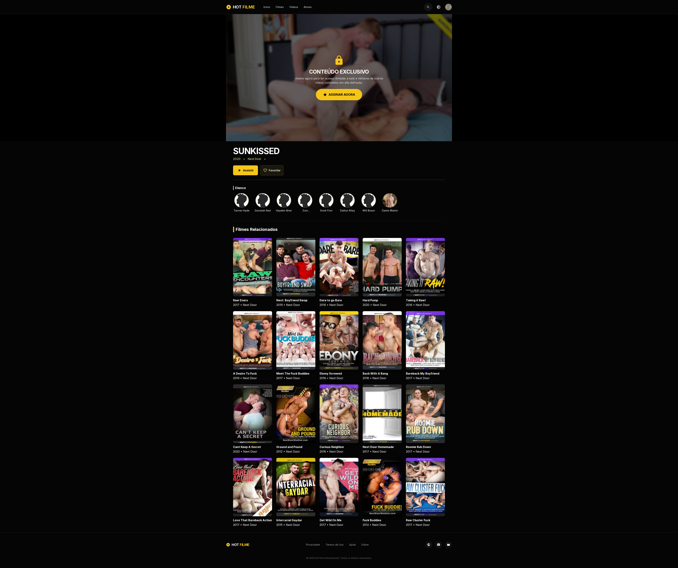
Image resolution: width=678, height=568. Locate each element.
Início (266, 6)
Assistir (245, 170)
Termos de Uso (335, 544)
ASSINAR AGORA (339, 94)
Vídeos (293, 6)
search (428, 7)
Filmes (280, 6)
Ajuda (352, 544)
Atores (308, 6)
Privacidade (313, 544)
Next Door (254, 159)
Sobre (365, 544)
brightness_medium (438, 7)
